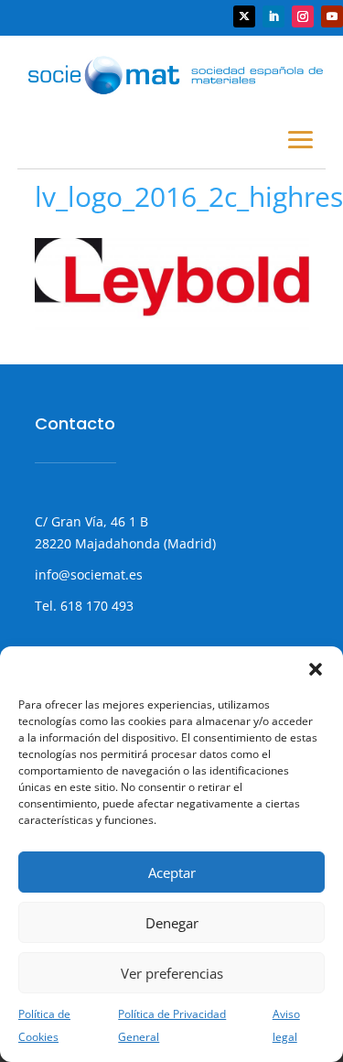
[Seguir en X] (244, 16)
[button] (315, 669)
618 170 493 (95, 605)
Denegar (171, 923)
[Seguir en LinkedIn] (273, 16)
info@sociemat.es (89, 574)
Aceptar (172, 872)
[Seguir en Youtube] (332, 16)
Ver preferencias (172, 973)
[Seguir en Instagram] (303, 16)
